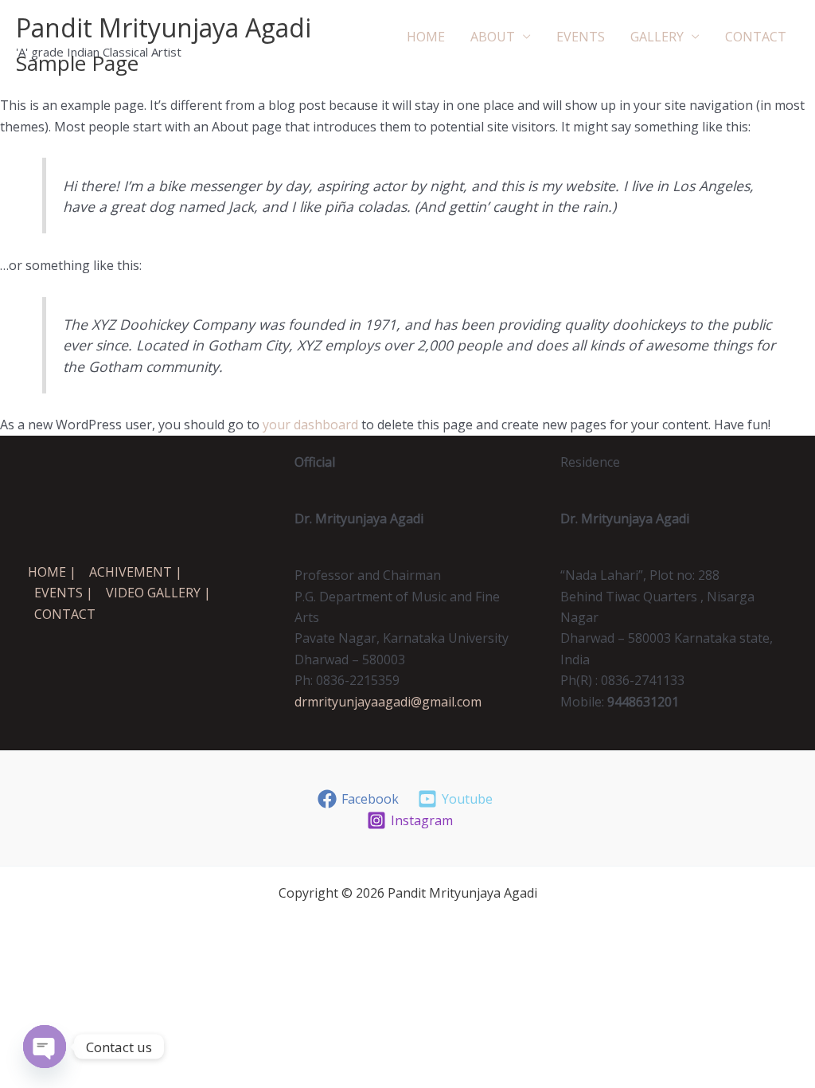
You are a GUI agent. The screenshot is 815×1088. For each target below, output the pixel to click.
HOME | (52, 572)
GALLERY (657, 36)
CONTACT (755, 36)
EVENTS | (63, 592)
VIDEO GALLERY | (158, 592)
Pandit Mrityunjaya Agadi (163, 27)
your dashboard (310, 424)
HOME (426, 36)
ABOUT (492, 36)
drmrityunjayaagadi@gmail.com (388, 701)
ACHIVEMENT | (135, 572)
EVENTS (580, 36)
